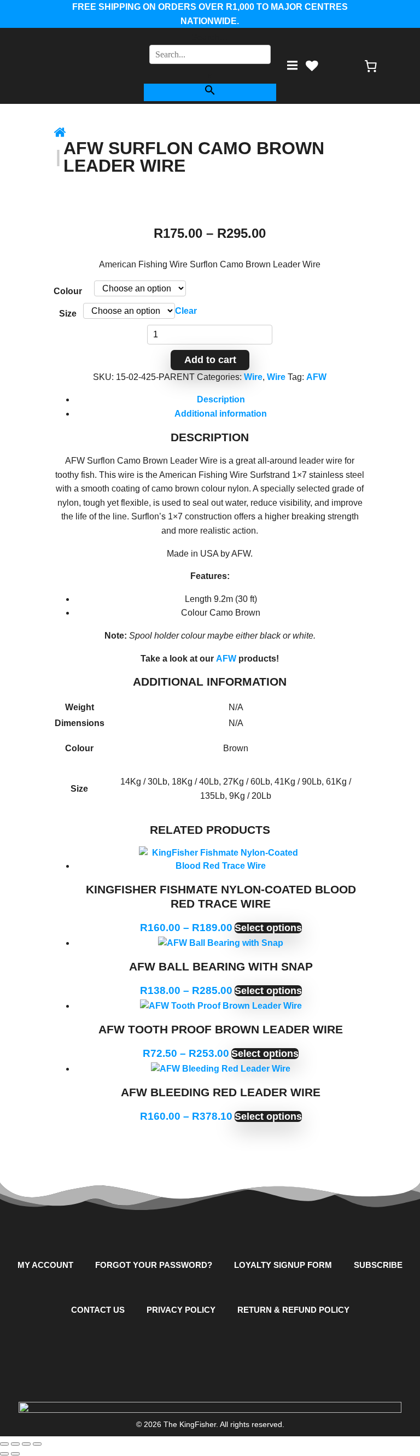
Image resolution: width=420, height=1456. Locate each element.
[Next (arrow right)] (15, 1453)
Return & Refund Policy (293, 1309)
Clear (186, 310)
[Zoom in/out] (4, 1444)
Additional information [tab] (220, 413)
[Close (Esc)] (37, 1444)
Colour (68, 291)
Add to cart (210, 359)
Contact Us (98, 1309)
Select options (268, 927)
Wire (253, 377)
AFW (316, 377)
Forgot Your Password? (153, 1265)
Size (68, 313)
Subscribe (378, 1265)
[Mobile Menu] (292, 65)
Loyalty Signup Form (283, 1265)
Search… (209, 37)
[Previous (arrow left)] (4, 1453)
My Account (45, 1265)
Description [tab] (221, 399)
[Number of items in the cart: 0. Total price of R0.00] (370, 65)
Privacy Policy (181, 1309)
